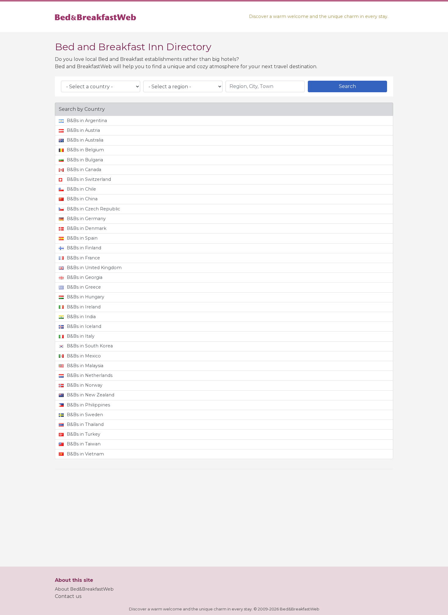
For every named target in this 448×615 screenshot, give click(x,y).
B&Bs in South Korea (90, 346)
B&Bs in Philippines (88, 405)
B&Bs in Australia (85, 140)
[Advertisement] (224, 516)
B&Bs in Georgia (84, 277)
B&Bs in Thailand (85, 424)
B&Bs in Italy (80, 336)
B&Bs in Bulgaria (85, 160)
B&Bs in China (82, 199)
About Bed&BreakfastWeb (84, 589)
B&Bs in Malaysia (85, 365)
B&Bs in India (81, 316)
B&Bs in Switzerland (89, 179)
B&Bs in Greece (84, 287)
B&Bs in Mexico (84, 356)
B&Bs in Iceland (84, 326)
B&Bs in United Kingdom (94, 267)
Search (347, 86)
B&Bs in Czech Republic (93, 209)
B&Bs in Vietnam (85, 454)
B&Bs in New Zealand (90, 395)
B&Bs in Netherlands (89, 375)
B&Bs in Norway (84, 385)
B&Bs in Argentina (87, 120)
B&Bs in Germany (86, 218)
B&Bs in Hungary (85, 297)
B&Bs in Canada (84, 169)
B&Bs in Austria (83, 130)
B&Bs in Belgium (85, 150)
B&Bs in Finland (84, 248)
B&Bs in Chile (81, 189)
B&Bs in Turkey (83, 434)
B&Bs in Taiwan (84, 444)
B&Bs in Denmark (86, 228)
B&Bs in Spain (82, 238)
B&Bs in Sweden (85, 414)
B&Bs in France (83, 258)
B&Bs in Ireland (84, 307)
